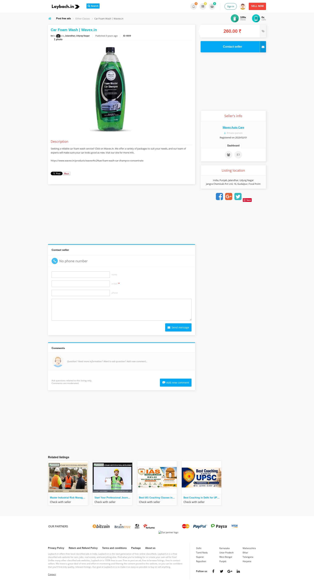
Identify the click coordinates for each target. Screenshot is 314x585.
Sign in (230, 6)
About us (150, 548)
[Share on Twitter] (238, 196)
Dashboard (233, 145)
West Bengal (225, 556)
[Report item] (238, 155)
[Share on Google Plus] (228, 196)
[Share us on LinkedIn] (238, 571)
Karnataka (224, 548)
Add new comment (177, 382)
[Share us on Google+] (230, 571)
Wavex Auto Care (233, 127)
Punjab (222, 561)
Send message (180, 327)
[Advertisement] (121, 215)
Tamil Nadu (202, 552)
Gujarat (200, 556)
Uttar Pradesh (226, 552)
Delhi (198, 548)
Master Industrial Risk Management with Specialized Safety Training (69, 497)
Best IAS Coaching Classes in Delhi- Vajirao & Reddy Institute (158, 497)
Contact (52, 574)
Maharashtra (249, 548)
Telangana (248, 556)
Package (136, 548)
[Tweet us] (221, 571)
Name (114, 274)
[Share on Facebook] (219, 196)
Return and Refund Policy (83, 548)
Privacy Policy (56, 548)
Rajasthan (201, 561)
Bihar (245, 552)
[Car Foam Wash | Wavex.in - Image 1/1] (110, 132)
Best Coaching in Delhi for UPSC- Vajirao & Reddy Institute (202, 497)
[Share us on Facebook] (213, 571)
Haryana (247, 561)
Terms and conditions (114, 548)
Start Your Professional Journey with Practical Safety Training (113, 497)
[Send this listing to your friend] (228, 155)
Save (248, 200)
